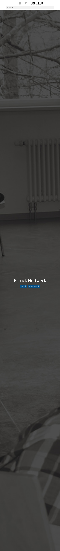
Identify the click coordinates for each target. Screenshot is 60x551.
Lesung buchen (33, 286)
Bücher (23, 286)
